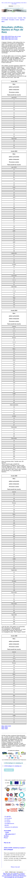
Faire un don (9, 770)
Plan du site (6, 873)
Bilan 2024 (5, 727)
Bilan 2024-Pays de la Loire (10, 38)
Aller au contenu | (5, 2)
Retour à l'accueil (15, 867)
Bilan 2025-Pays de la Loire (10, 39)
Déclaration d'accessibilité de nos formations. (15, 876)
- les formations (8, 818)
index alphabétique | (17, 2)
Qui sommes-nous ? (12, 18)
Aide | (22, 2)
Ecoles (18, 19)
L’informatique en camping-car (12, 766)
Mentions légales (12, 874)
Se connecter (15, 873)
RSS (4, 874)
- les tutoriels (7, 821)
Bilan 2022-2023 (6, 726)
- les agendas (7, 816)
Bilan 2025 (5, 728)
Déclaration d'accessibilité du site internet (13, 875)
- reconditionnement (9, 823)
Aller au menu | (11, 2)
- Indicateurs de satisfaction (11, 827)
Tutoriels (4, 18)
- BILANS (6, 825)
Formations (12, 19)
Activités (20, 18)
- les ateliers (7, 820)
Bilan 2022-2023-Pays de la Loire (11, 36)
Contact (15, 3)
